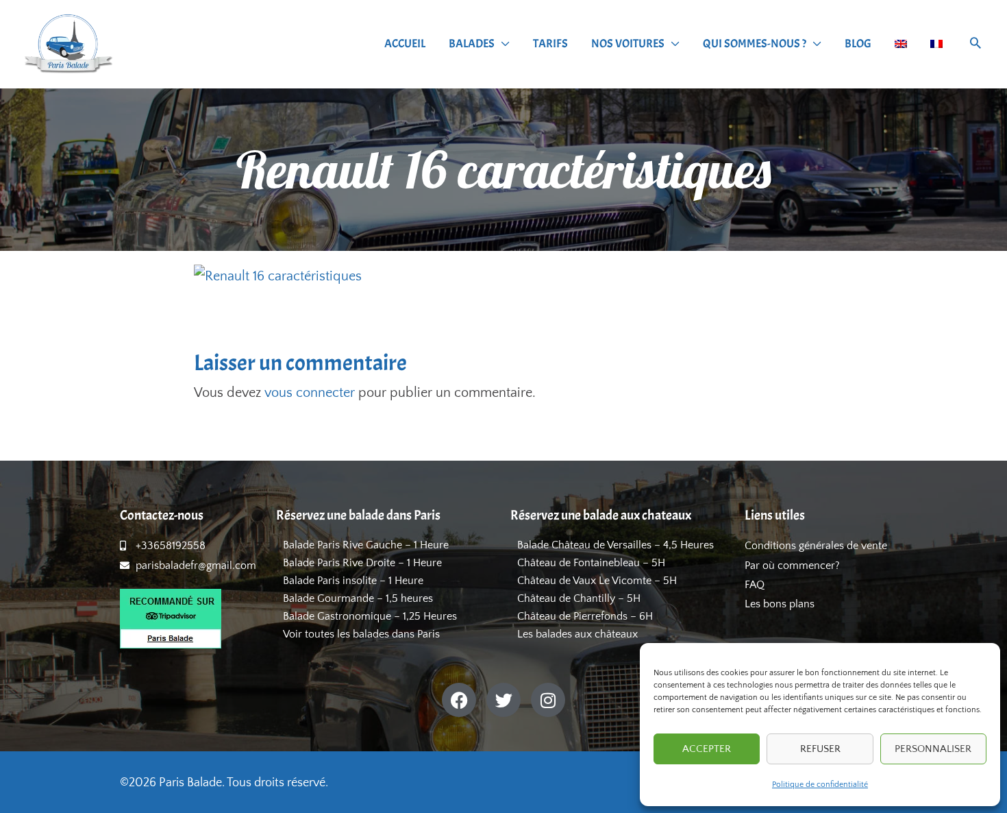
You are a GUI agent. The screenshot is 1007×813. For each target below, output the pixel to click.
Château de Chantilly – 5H (579, 598)
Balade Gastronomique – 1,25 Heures (370, 616)
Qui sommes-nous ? (754, 43)
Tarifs (550, 43)
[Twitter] (503, 700)
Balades (472, 43)
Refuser (820, 749)
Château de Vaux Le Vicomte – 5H (597, 580)
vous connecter (309, 392)
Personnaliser (933, 749)
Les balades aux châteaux (577, 634)
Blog (858, 43)
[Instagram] (548, 700)
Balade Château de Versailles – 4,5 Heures (615, 545)
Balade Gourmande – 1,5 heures (358, 598)
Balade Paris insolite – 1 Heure (353, 580)
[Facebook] (459, 700)
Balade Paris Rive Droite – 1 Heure (362, 563)
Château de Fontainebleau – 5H (591, 563)
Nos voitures (627, 43)
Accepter (706, 749)
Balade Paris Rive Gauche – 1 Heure (366, 545)
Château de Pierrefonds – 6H (585, 616)
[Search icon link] (975, 44)
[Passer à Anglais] (901, 44)
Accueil (404, 43)
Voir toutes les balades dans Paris (361, 634)
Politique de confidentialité (820, 784)
